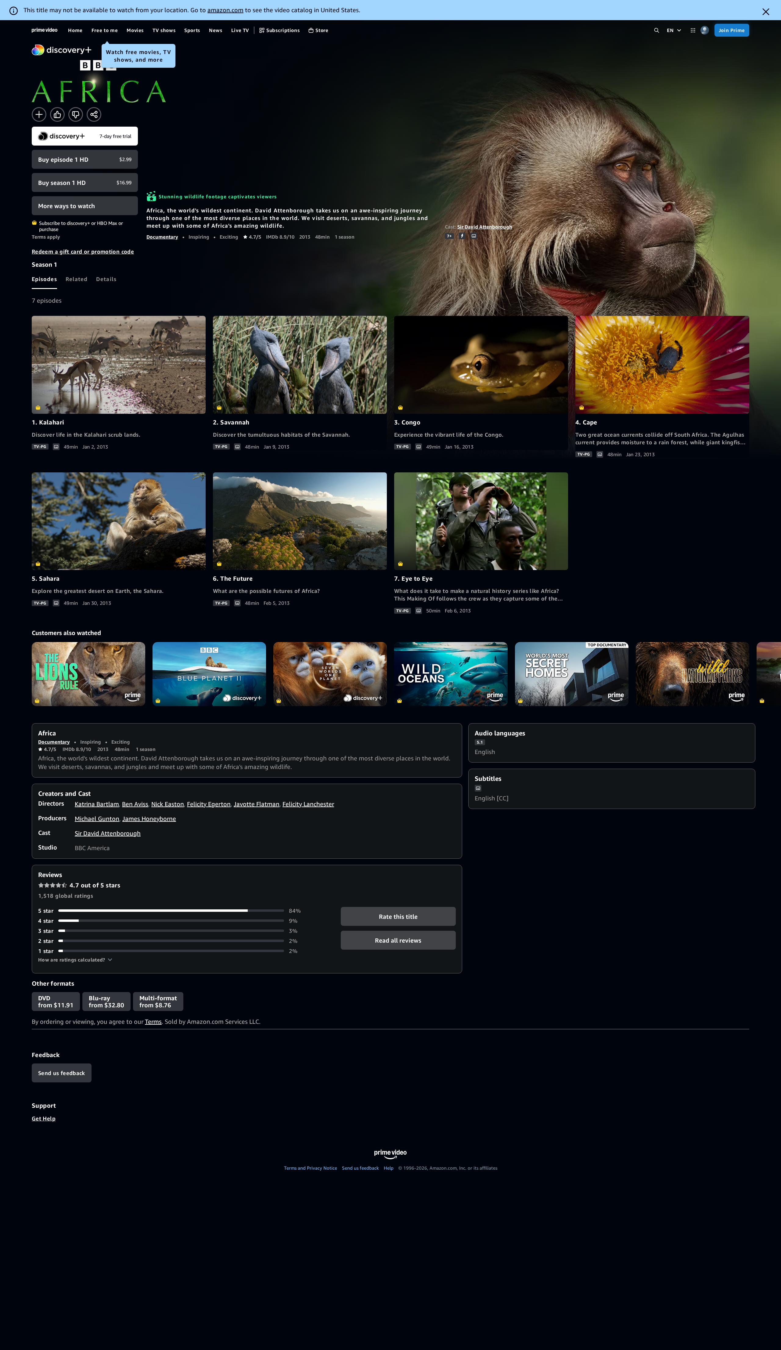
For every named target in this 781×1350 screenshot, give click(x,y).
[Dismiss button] (766, 11)
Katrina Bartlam (97, 803)
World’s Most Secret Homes (571, 674)
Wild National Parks (692, 674)
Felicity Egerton (209, 803)
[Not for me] (75, 114)
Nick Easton (167, 803)
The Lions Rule (88, 674)
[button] (75, 959)
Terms (153, 1021)
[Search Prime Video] (657, 30)
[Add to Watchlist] (39, 114)
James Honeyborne (149, 818)
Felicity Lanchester (308, 803)
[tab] (44, 279)
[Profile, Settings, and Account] (705, 30)
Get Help (44, 1118)
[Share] (94, 114)
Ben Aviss (135, 803)
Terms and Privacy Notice (310, 1168)
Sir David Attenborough (484, 227)
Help (389, 1168)
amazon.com (225, 9)
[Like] (57, 114)
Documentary (162, 237)
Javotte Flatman (256, 803)
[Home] (44, 30)
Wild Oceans (451, 674)
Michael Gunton (97, 818)
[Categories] (693, 30)
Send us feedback (360, 1168)
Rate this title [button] (398, 916)
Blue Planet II (209, 674)
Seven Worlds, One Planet (330, 674)
